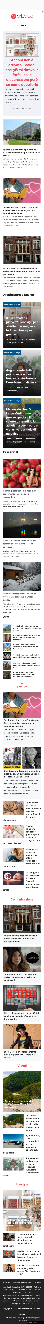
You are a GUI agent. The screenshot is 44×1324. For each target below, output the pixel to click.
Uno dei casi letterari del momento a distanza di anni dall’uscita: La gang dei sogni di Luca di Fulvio (22, 774)
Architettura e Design (12, 305)
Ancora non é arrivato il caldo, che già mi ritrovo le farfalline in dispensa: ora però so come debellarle (21, 1221)
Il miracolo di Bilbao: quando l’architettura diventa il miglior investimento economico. (24, 674)
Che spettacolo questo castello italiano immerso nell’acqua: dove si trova (26, 665)
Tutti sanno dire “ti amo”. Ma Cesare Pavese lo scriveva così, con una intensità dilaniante (20, 210)
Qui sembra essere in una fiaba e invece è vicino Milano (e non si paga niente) (21, 1104)
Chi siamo (7, 1283)
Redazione (16, 1283)
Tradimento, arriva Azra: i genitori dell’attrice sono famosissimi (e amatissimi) (20, 977)
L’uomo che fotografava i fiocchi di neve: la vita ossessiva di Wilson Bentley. (19, 597)
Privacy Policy (26, 1283)
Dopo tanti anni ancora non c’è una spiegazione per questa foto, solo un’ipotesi (19, 544)
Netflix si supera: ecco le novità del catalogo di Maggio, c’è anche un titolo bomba (21, 1016)
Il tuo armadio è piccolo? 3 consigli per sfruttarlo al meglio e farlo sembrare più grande (22, 326)
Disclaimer (37, 1283)
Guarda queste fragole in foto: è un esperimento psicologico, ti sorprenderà (19, 494)
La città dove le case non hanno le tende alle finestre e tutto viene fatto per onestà (21, 271)
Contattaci (37, 1309)
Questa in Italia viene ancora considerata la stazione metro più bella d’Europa (25, 647)
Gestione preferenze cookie (35, 1322)
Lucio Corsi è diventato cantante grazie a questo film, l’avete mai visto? (20, 1055)
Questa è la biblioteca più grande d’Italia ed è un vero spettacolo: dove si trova (21, 152)
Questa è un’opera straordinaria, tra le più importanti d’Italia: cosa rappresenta (26, 637)
